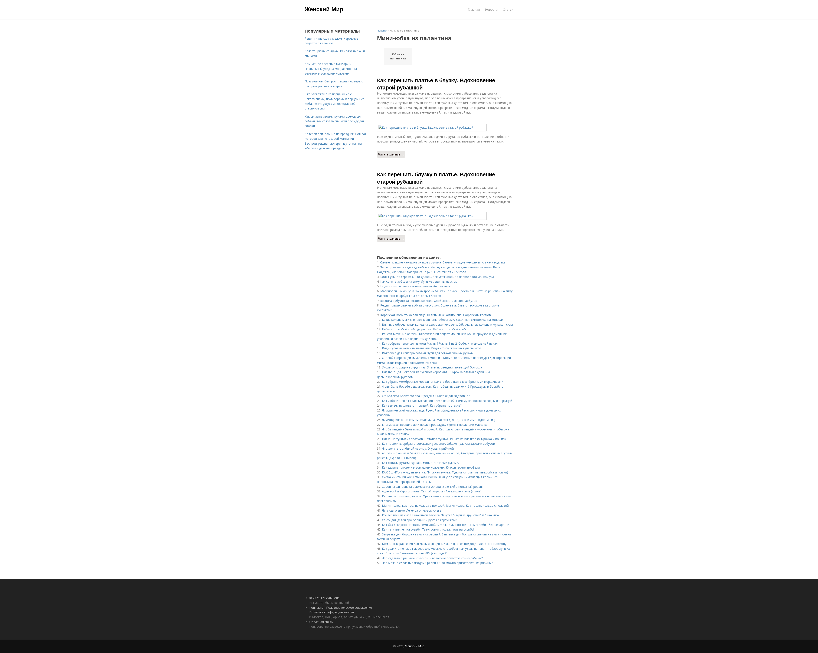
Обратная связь (321, 622)
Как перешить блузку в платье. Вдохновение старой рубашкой (436, 177)
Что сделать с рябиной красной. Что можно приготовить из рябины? (432, 558)
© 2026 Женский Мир (324, 598)
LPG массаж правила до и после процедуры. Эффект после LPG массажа (435, 425)
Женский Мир (324, 9)
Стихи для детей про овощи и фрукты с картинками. (420, 520)
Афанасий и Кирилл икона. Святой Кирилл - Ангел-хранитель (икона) (431, 491)
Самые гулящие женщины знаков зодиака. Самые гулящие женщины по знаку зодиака (442, 262)
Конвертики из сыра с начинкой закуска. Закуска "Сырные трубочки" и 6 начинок (440, 515)
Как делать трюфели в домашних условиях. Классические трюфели (431, 467)
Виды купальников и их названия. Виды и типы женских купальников (431, 348)
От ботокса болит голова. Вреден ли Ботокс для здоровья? (425, 396)
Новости (491, 9)
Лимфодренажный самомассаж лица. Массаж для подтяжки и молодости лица (439, 420)
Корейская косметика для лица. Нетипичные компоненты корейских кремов (435, 315)
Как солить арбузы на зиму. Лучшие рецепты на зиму (418, 281)
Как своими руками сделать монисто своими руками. (420, 463)
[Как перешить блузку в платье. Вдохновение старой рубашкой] (445, 216)
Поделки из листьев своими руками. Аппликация (415, 286)
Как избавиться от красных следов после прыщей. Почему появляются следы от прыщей (447, 401)
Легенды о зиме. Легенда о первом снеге (411, 510)
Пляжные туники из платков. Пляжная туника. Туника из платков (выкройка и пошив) (444, 439)
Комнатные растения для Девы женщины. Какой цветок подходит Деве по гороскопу (444, 544)
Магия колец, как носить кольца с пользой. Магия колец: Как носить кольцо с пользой (445, 505)
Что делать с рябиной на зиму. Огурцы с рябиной (418, 448)
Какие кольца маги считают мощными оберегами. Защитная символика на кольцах (442, 320)
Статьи (508, 9)
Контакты (316, 608)
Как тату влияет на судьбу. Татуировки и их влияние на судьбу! (428, 529)
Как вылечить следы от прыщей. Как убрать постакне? (422, 405)
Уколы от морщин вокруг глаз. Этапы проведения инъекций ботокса (432, 367)
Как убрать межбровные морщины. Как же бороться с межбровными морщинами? (442, 382)
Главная (474, 9)
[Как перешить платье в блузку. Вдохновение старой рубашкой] (445, 127)
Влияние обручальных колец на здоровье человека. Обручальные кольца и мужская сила (447, 324)
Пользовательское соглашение (349, 608)
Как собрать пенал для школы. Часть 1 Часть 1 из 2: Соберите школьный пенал (440, 343)
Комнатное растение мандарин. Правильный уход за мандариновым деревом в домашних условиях (331, 68)
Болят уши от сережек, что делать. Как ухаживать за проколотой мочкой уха (437, 277)
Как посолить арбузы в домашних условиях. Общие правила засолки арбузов (438, 444)
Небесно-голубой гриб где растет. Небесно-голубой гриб (424, 329)
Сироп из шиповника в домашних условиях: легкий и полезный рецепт (433, 487)
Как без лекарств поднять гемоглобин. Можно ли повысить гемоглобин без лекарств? (446, 525)
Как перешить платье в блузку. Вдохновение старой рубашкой (436, 83)
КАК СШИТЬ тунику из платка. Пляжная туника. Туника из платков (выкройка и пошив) (445, 472)
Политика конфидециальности (331, 612)
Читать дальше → (391, 154)
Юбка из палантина (398, 56)
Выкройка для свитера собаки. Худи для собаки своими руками (428, 353)
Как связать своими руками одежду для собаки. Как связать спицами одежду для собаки (334, 121)
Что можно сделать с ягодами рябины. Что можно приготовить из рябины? (437, 563)
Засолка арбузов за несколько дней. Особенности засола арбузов (428, 301)
